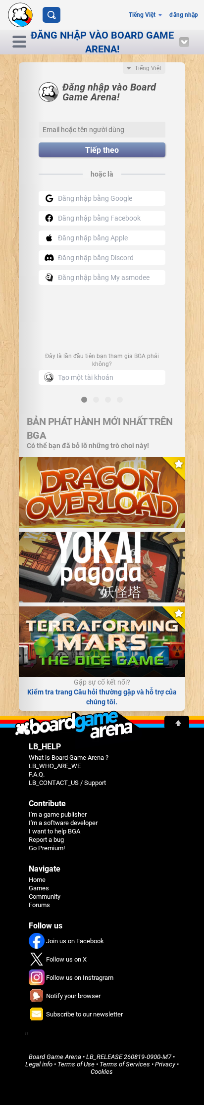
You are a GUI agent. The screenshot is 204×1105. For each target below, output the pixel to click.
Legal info (38, 1064)
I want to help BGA (54, 831)
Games (39, 888)
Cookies (102, 1071)
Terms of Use (76, 1064)
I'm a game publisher (58, 814)
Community (44, 896)
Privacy (165, 1064)
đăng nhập (183, 14)
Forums (39, 905)
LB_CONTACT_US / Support (67, 782)
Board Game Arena (55, 1056)
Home (37, 879)
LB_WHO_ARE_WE (55, 766)
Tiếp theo (102, 150)
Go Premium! (47, 848)
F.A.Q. (37, 774)
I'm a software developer (63, 823)
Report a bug (46, 839)
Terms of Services (125, 1064)
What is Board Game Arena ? (68, 757)
